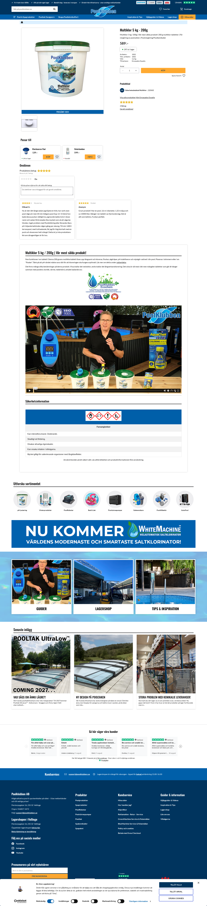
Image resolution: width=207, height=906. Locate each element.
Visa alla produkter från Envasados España (137, 97)
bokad (139, 774)
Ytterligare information (138, 901)
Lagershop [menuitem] (172, 17)
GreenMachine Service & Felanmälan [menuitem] (134, 819)
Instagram (20, 848)
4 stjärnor (28, 179)
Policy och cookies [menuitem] (126, 828)
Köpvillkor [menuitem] (122, 810)
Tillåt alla (176, 885)
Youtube (19, 853)
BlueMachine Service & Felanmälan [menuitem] (133, 824)
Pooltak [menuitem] (78, 819)
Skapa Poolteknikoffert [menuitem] (68, 17)
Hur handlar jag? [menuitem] (125, 805)
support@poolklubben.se (79, 774)
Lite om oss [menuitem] (165, 814)
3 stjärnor (26, 179)
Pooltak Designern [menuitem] (47, 17)
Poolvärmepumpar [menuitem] (83, 814)
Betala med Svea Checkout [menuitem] (129, 833)
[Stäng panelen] (198, 883)
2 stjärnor (24, 179)
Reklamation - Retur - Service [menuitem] (130, 814)
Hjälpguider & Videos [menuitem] (155, 17)
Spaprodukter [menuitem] (81, 805)
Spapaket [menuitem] (79, 828)
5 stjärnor (30, 179)
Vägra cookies (176, 898)
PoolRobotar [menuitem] (80, 810)
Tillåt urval (176, 892)
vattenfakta (121, 262)
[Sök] (54, 9)
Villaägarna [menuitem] (165, 819)
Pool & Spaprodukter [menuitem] (26, 17)
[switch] (74, 901)
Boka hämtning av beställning (24, 831)
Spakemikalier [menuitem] (81, 824)
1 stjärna (22, 179)
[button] (164, 9)
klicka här (36, 827)
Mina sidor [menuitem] (189, 17)
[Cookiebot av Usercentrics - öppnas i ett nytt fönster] (20, 901)
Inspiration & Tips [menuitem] (134, 17)
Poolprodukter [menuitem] (81, 800)
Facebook (20, 843)
